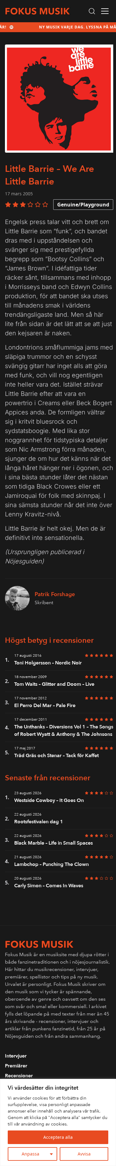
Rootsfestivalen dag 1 (38, 821)
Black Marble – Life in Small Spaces (53, 843)
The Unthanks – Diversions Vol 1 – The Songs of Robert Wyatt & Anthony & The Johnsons (63, 730)
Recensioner (19, 1075)
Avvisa (84, 1154)
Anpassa (30, 1154)
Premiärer (16, 1065)
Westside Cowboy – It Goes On (49, 800)
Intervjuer (16, 1056)
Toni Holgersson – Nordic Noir (48, 662)
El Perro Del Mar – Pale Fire (44, 705)
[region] (58, 1122)
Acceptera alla (58, 1137)
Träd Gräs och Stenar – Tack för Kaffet (56, 755)
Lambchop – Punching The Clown (51, 864)
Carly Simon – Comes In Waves (48, 885)
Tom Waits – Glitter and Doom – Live (54, 684)
